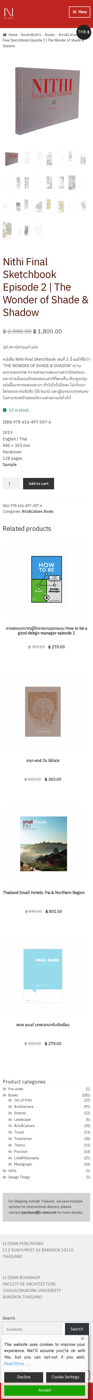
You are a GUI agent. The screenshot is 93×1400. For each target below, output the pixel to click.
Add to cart (39, 483)
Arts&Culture (69, 35)
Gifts (12, 1171)
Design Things (19, 1177)
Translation (23, 1139)
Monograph (23, 1164)
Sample (10, 465)
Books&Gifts (31, 35)
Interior (20, 1113)
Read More (14, 1364)
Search (9, 1318)
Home (13, 35)
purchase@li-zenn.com (39, 1212)
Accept (44, 1390)
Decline (24, 1377)
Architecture (23, 1107)
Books (50, 35)
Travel (19, 1132)
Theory (19, 1145)
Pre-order (16, 1089)
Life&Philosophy (26, 1158)
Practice (20, 1152)
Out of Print (23, 1100)
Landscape (22, 1120)
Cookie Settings (65, 1377)
